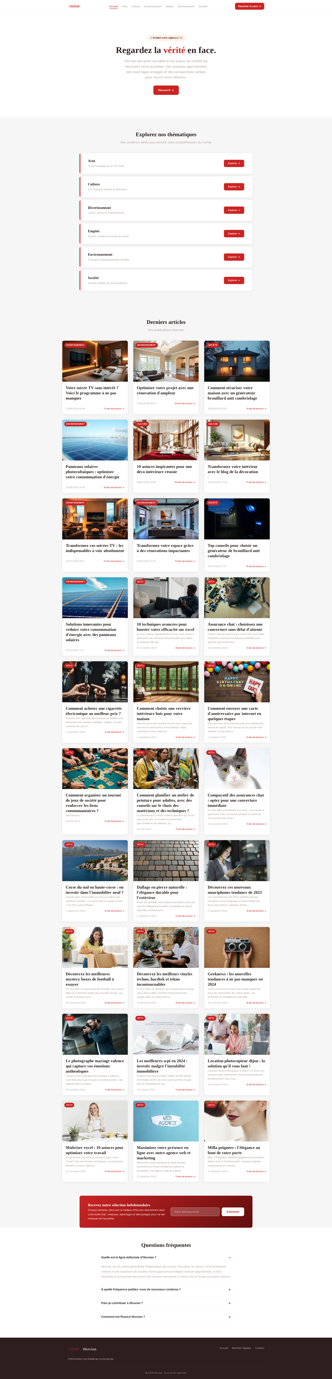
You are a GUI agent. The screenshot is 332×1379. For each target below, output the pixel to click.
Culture (136, 6)
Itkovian (89, 1349)
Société (203, 6)
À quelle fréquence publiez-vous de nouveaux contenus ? (141, 1289)
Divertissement (153, 6)
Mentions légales (241, 1347)
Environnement (186, 6)
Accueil (113, 6)
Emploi (169, 6)
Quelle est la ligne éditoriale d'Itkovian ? (128, 1257)
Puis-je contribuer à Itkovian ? (122, 1303)
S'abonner (233, 1211)
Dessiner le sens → (249, 6)
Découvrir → (166, 90)
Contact (259, 1347)
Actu (124, 6)
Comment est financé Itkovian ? (123, 1316)
